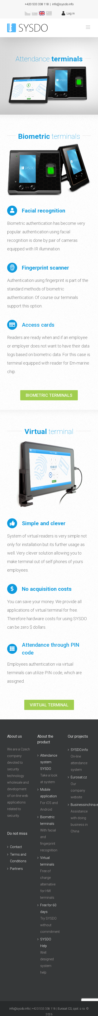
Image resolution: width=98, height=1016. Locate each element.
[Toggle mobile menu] (88, 27)
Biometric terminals (47, 820)
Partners (16, 869)
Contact (16, 847)
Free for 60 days (48, 908)
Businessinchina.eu (79, 805)
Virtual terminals (47, 861)
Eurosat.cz (79, 777)
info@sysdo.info (63, 4)
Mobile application (48, 793)
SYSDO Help (45, 942)
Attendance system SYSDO (48, 762)
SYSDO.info (79, 750)
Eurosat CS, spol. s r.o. (71, 1008)
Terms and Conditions (18, 858)
